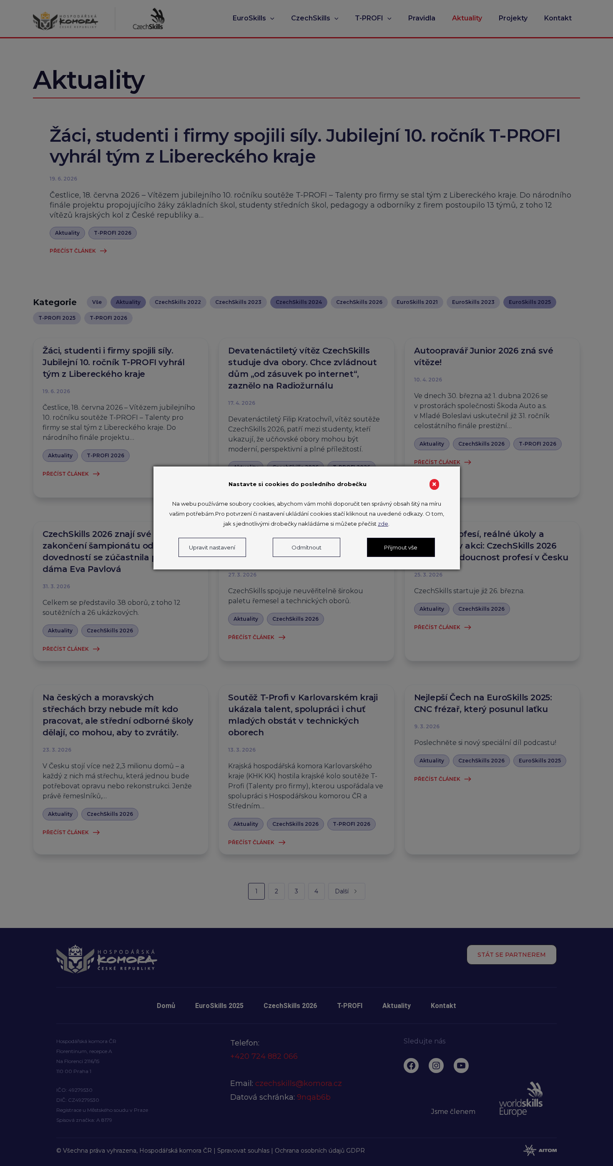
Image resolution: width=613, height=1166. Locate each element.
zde (383, 523)
